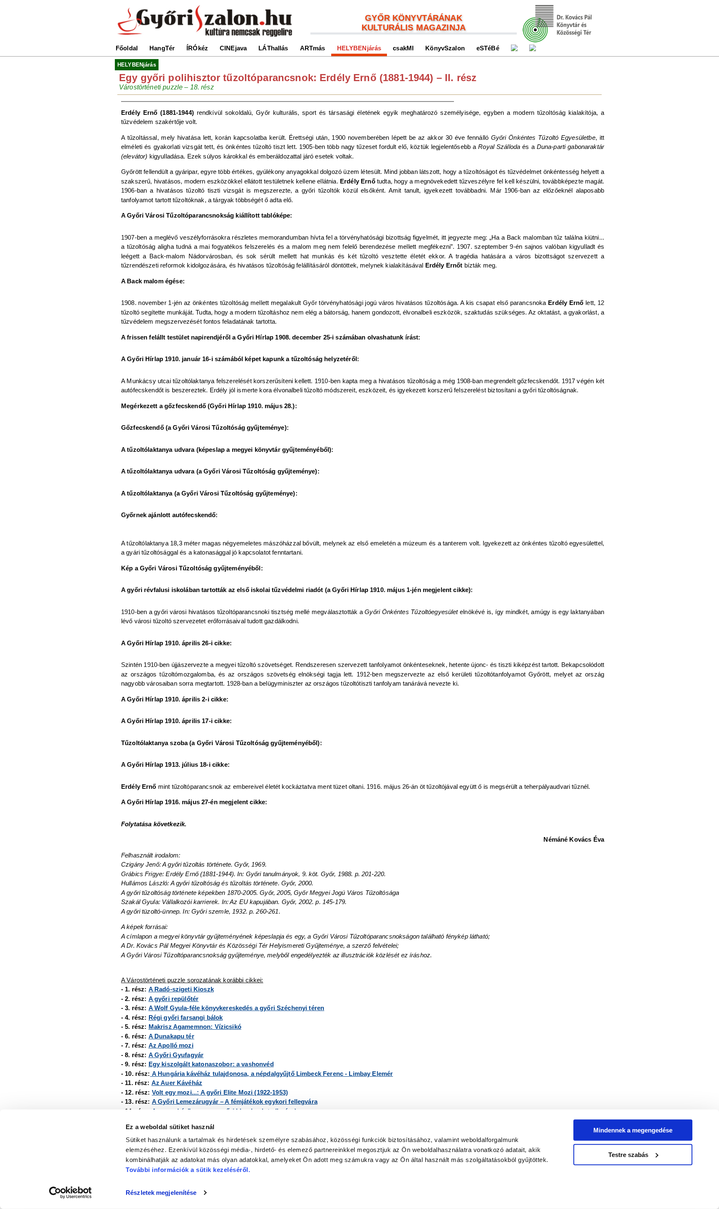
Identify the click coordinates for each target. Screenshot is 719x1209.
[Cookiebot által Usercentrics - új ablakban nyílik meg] (70, 1193)
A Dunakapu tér (171, 1036)
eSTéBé (487, 48)
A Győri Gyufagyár (176, 1054)
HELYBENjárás (359, 48)
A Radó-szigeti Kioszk (181, 989)
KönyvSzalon (445, 48)
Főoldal (127, 48)
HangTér (162, 48)
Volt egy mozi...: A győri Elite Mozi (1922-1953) (220, 1092)
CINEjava (233, 48)
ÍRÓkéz (197, 48)
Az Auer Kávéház (176, 1082)
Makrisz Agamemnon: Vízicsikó (195, 1026)
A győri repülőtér (174, 998)
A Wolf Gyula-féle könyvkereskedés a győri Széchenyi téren (237, 1007)
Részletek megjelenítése (161, 1192)
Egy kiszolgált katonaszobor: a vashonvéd (211, 1064)
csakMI (403, 48)
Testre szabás (628, 1154)
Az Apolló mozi (171, 1045)
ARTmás (312, 48)
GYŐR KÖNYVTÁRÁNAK (413, 17)
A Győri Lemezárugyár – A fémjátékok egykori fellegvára (234, 1101)
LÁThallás (273, 48)
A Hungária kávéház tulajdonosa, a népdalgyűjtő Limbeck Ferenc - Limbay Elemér (271, 1073)
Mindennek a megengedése (632, 1130)
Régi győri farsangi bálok (186, 1017)
